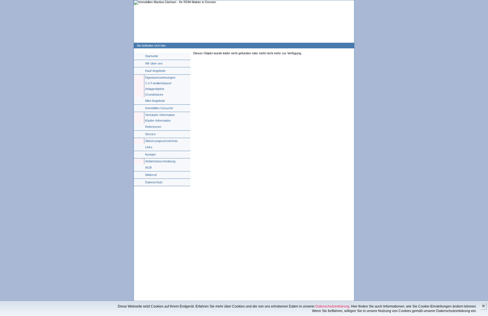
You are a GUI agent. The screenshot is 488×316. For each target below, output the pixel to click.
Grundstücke (154, 94)
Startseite (151, 56)
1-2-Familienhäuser (158, 83)
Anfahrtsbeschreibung (160, 161)
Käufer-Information (158, 120)
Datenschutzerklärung (332, 306)
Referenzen (153, 126)
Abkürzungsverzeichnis (161, 141)
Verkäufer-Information (160, 115)
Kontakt (150, 154)
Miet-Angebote (155, 100)
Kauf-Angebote (155, 70)
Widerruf (151, 175)
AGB (148, 167)
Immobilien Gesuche (159, 108)
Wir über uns (154, 63)
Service (150, 134)
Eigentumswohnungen (160, 77)
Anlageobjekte (154, 89)
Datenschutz (154, 182)
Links (148, 147)
